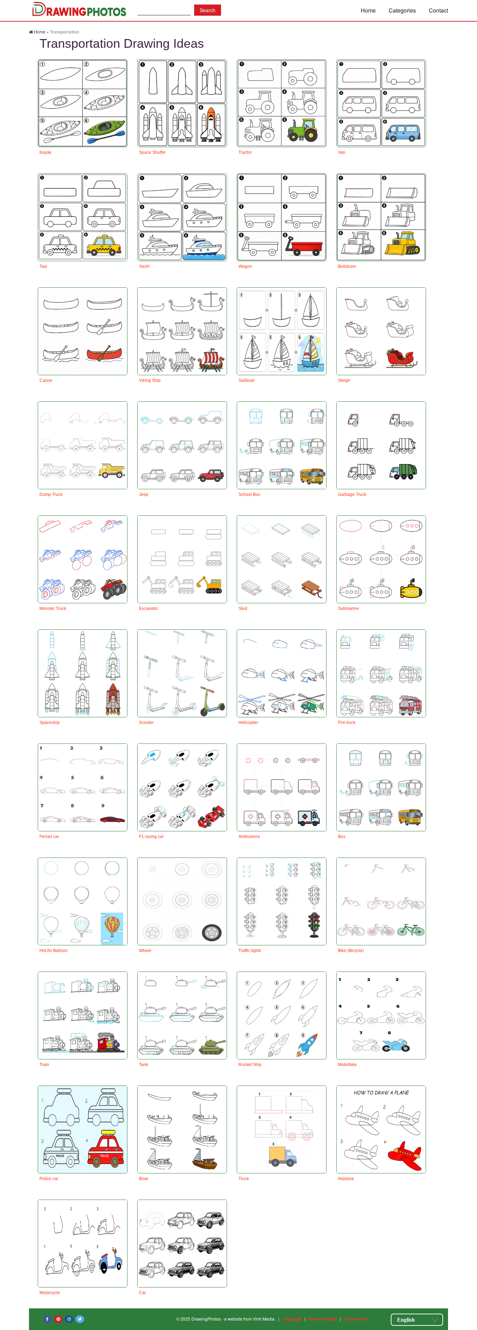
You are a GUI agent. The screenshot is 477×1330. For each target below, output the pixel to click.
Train (44, 1064)
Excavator (148, 608)
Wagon (245, 266)
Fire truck (346, 722)
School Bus (249, 494)
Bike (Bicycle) (351, 950)
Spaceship (49, 722)
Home (368, 10)
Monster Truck (52, 608)
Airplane (346, 1178)
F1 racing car (151, 836)
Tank (143, 1064)
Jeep (143, 494)
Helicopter (248, 722)
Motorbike (347, 1064)
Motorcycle (49, 1292)
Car (142, 1292)
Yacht (144, 266)
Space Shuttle (152, 152)
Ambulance (249, 836)
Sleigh (344, 380)
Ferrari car (49, 836)
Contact (438, 10)
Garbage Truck (352, 494)
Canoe (45, 380)
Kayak (45, 152)
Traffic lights (250, 950)
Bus (341, 836)
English (406, 1320)
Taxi (43, 266)
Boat (143, 1178)
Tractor (245, 152)
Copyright (292, 1319)
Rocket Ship (250, 1064)
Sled (243, 608)
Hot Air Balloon (53, 950)
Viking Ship (150, 380)
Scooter (146, 722)
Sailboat (246, 380)
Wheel (145, 950)
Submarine (348, 608)
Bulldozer (347, 266)
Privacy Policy (322, 1319)
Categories (402, 10)
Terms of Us (356, 1319)
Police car (48, 1178)
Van (341, 152)
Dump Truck (51, 494)
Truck (244, 1178)
